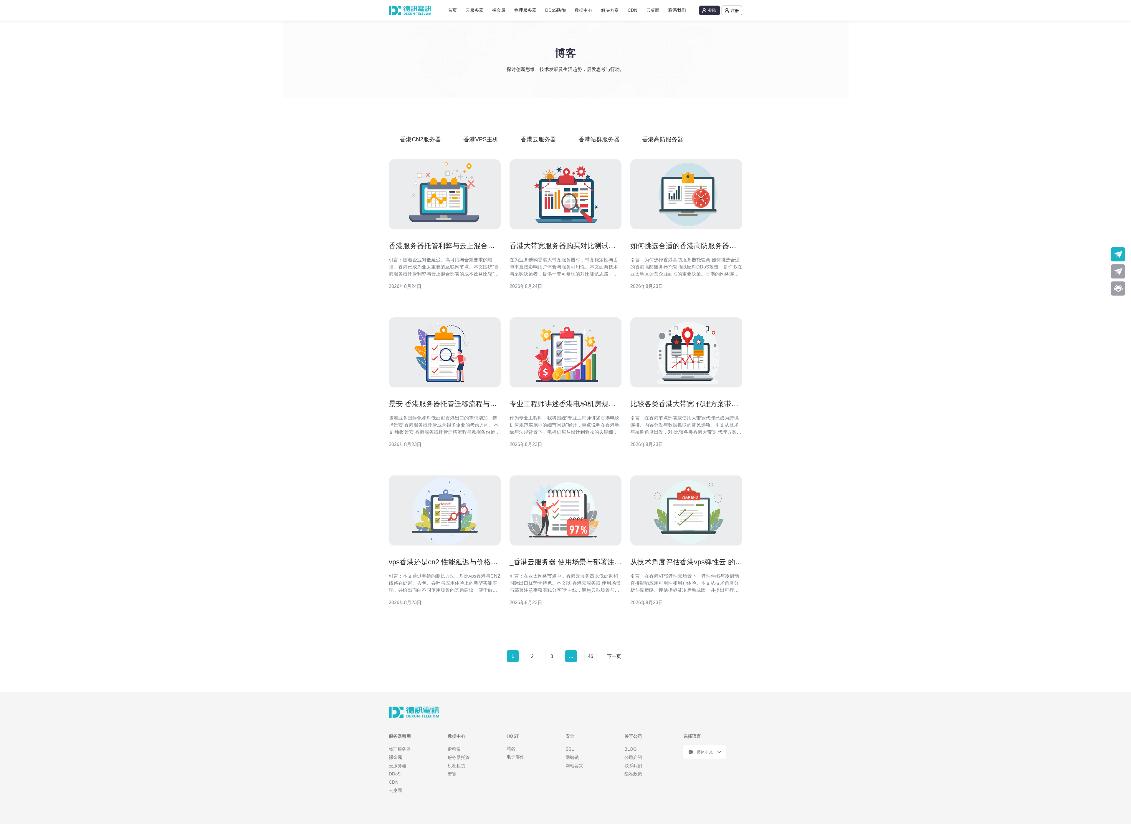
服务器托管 (459, 757)
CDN (632, 10)
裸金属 (498, 10)
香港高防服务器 (662, 139)
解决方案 (610, 10)
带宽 (452, 773)
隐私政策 (633, 773)
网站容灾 (574, 765)
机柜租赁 (456, 765)
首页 (452, 10)
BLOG (630, 749)
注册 (735, 10)
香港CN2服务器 (420, 139)
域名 (511, 748)
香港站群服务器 (599, 139)
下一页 (614, 656)
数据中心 (583, 10)
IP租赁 (454, 749)
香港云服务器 (538, 139)
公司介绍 (633, 757)
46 (590, 656)
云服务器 (474, 10)
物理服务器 (525, 10)
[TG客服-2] (1118, 271)
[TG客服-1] (1118, 254)
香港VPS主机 (480, 139)
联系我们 (677, 10)
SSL (570, 749)
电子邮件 (515, 756)
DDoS (395, 773)
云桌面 (652, 10)
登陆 (712, 10)
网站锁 (572, 757)
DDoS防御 (555, 10)
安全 (570, 736)
